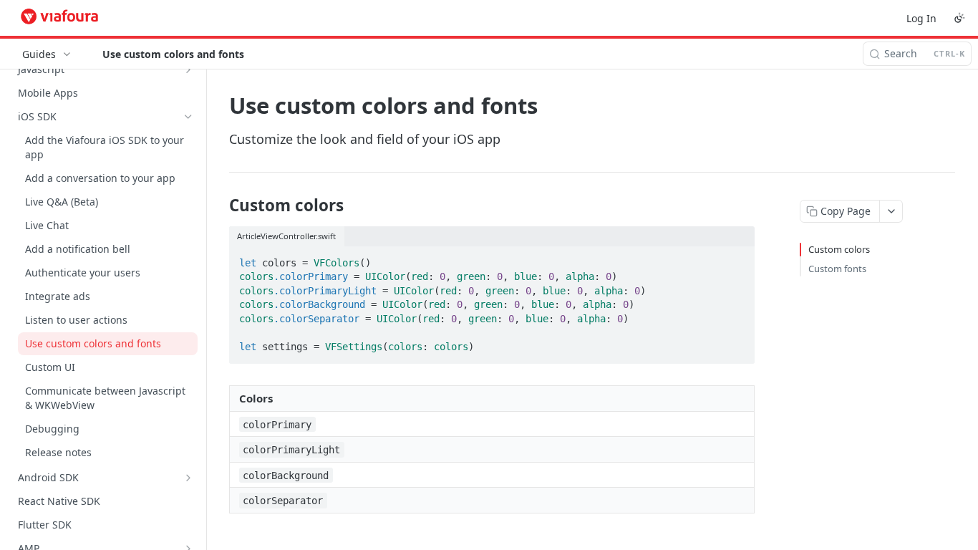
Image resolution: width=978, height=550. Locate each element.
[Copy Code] (737, 258)
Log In (921, 18)
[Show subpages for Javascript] (188, 69)
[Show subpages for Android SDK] (188, 477)
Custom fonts (837, 268)
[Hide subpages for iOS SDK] (188, 116)
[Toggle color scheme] (959, 17)
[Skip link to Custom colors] (219, 205)
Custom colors (839, 249)
